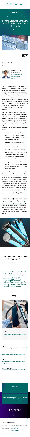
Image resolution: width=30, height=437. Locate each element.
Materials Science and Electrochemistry (16, 75)
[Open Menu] (8, 4)
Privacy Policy (16, 428)
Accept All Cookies (15, 434)
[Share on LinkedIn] (24, 56)
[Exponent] (16, 4)
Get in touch (15, 390)
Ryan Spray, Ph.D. (16, 70)
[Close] (27, 420)
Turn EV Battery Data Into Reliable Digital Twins (13, 354)
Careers (15, 416)
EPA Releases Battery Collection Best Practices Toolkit (15, 348)
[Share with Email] (26, 56)
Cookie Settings (15, 430)
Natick (13, 78)
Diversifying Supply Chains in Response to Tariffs (14, 369)
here (13, 263)
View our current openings (15, 401)
